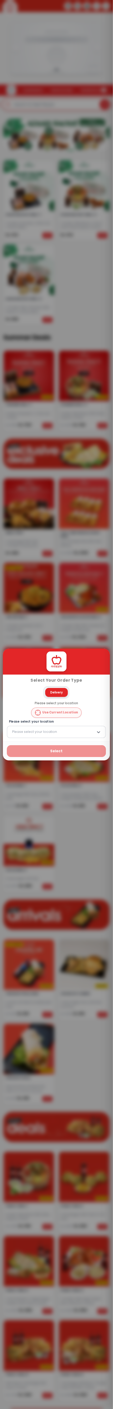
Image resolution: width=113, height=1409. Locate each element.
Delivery (56, 692)
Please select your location (31, 722)
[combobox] (12, 732)
